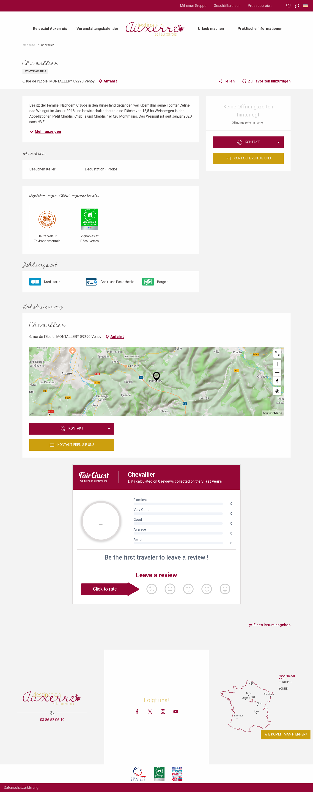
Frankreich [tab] (284, 675)
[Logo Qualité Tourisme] (138, 773)
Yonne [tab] (283, 688)
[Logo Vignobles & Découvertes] (159, 773)
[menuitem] (50, 28)
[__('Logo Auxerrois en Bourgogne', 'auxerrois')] (52, 698)
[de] (306, 6)
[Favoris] (289, 6)
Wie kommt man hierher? (285, 734)
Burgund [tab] (284, 682)
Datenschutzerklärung (21, 787)
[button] (297, 6)
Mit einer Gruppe (193, 5)
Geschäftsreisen (227, 5)
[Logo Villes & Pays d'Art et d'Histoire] (177, 773)
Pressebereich (260, 5)
